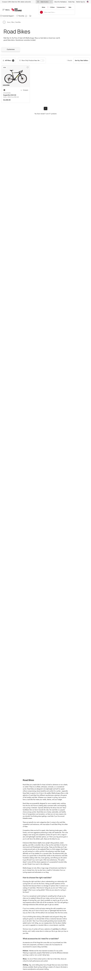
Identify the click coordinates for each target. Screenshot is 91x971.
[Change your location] (88, 2)
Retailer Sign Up (80, 2)
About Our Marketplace (60, 2)
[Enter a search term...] (41, 12)
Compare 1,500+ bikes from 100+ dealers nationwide (16, 2)
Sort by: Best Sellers (81, 60)
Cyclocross (11, 49)
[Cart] (30, 16)
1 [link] (45, 108)
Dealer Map (71, 2)
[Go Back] (4, 22)
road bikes (55, 929)
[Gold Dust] (4, 90)
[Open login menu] (27, 16)
